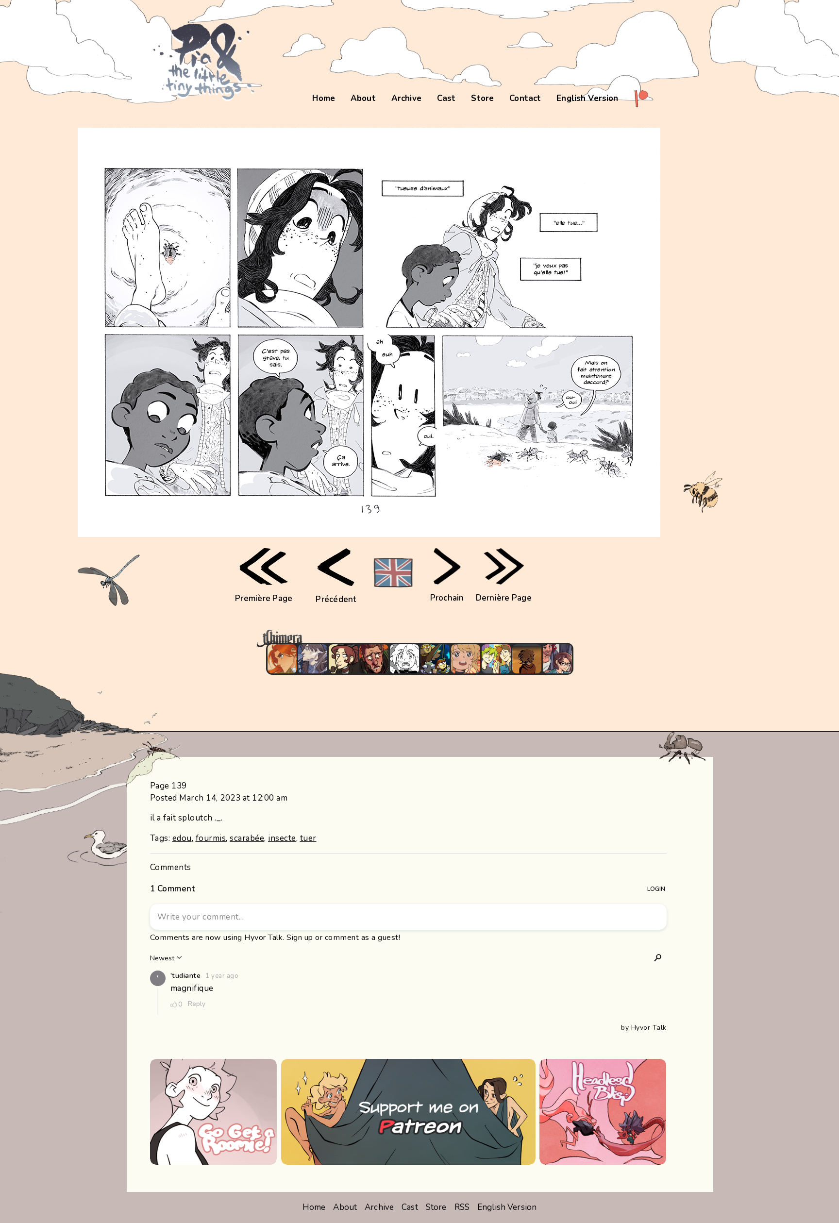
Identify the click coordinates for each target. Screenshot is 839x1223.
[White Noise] (526, 658)
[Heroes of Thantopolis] (435, 658)
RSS (462, 1207)
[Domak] (404, 658)
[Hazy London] (496, 658)
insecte (282, 838)
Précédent (336, 599)
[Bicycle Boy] (373, 658)
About (363, 98)
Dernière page (504, 597)
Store (482, 98)
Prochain (447, 597)
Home (323, 98)
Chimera (414, 638)
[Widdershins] (343, 658)
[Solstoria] (465, 658)
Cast (446, 98)
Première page (263, 598)
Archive (406, 98)
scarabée (247, 838)
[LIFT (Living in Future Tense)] (557, 658)
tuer (308, 838)
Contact (525, 98)
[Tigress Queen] (282, 658)
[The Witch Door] (312, 658)
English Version (587, 98)
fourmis (211, 838)
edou (182, 838)
